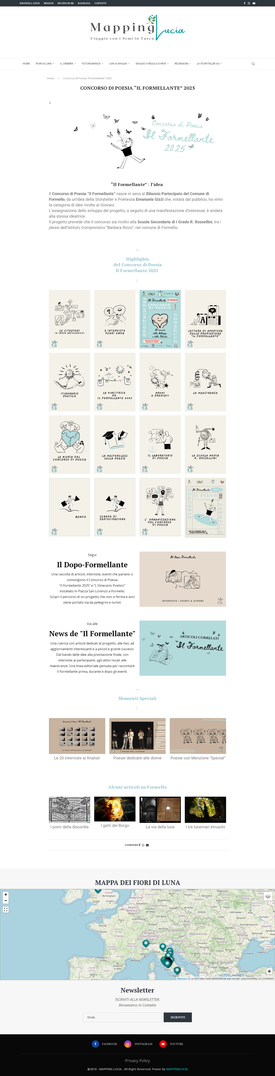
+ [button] (5, 894)
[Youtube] (254, 3)
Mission (49, 3)
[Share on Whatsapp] (143, 845)
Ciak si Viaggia (118, 63)
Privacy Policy (137, 1060)
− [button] (5, 900)
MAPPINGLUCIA (177, 1069)
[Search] (253, 64)
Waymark (182, 978)
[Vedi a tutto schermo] (6, 910)
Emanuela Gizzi (30, 3)
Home (26, 63)
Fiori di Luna (44, 63)
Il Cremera (66, 63)
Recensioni (181, 63)
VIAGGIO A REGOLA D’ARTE (151, 63)
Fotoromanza (91, 63)
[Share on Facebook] (139, 845)
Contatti (100, 3)
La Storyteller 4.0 (208, 63)
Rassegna (84, 3)
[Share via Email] (147, 845)
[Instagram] (249, 3)
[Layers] (268, 896)
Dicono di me (66, 3)
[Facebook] (244, 3)
